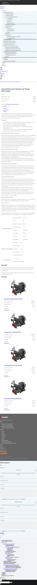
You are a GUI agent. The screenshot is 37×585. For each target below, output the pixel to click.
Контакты (4, 62)
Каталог (3, 432)
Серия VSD (9, 21)
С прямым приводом (9, 15)
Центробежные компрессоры (9, 44)
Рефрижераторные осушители (11, 53)
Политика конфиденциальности (7, 441)
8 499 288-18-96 (5, 2)
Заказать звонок (4, 71)
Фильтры (7, 56)
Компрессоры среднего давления (10, 42)
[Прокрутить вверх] (1, 533)
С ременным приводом (9, 13)
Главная (3, 431)
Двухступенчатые (10, 22)
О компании (6, 59)
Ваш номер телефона (4, 480)
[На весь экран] (1, 535)
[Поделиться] (2, 535)
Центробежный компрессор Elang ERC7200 (13, 398)
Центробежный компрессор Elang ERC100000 (13, 298)
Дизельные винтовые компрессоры (12, 557)
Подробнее (6, 310)
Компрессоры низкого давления (9, 41)
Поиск (11, 582)
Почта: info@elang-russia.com (7, 541)
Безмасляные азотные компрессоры (12, 47)
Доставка (4, 65)
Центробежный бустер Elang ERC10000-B (12, 332)
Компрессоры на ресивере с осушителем (8, 427)
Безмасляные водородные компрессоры (12, 48)
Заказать (5, 106)
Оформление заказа (5, 440)
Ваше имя (2, 476)
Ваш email (2, 484)
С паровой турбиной (11, 38)
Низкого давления (10, 30)
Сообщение (2, 488)
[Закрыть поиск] (1, 580)
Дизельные (7, 33)
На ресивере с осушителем (10, 24)
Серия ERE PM (9, 18)
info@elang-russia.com (3, 451)
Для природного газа (9, 552)
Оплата (3, 439)
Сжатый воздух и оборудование (8, 575)
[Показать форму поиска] (1, 68)
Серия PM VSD (9, 19)
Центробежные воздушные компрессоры (12, 104)
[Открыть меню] (1, 79)
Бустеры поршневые (7, 39)
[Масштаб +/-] (0, 535)
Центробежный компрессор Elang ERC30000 (13, 365)
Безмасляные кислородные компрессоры (13, 50)
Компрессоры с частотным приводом (7, 426)
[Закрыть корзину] (1, 465)
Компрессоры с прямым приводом (7, 425)
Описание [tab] (5, 108)
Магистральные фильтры (10, 571)
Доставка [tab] (4, 111)
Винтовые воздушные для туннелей (13, 36)
